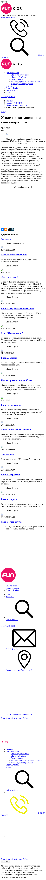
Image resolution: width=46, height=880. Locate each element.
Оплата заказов (12, 586)
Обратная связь (12, 588)
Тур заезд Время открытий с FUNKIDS (27, 81)
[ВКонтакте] (2, 229)
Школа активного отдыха (16, 105)
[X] (9, 229)
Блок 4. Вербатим (10, 474)
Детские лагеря (12, 73)
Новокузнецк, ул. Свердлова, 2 (19, 670)
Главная (9, 101)
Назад (3, 112)
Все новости (6, 239)
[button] (23, 199)
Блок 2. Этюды (9, 358)
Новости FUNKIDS (14, 103)
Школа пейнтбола (18, 77)
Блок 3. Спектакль (11, 405)
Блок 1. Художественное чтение (17, 308)
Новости (9, 86)
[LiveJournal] (12, 229)
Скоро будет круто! (11, 522)
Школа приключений (20, 75)
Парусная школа (17, 79)
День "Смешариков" (12, 333)
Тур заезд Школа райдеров (22, 84)
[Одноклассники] (5, 229)
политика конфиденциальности (19, 714)
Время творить (9, 499)
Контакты (10, 597)
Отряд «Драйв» (12, 88)
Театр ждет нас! (9, 277)
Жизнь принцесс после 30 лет (16, 380)
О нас (8, 92)
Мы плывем (7, 454)
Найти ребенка (12, 90)
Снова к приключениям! (14, 254)
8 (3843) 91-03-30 (8, 626)
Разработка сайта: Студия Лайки (14, 718)
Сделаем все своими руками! (16, 429)
